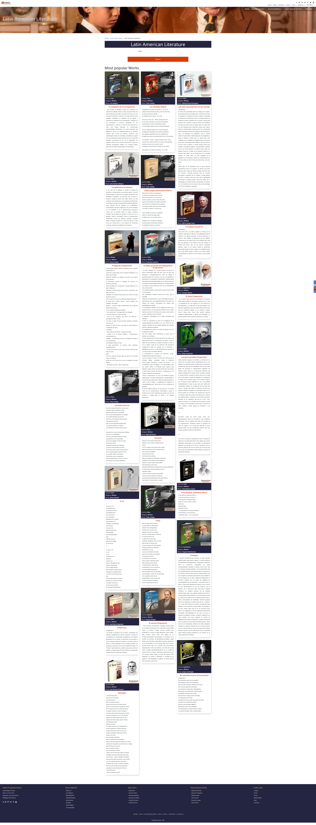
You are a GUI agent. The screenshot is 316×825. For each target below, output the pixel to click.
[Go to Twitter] (310, 2)
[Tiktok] (297, 2)
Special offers (258, 798)
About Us (68, 790)
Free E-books (195, 802)
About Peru (132, 790)
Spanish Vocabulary (196, 793)
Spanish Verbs (195, 795)
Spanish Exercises (196, 790)
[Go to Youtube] (313, 2)
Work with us (69, 800)
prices (159, 814)
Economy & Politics (134, 798)
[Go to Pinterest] (302, 2)
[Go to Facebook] (308, 2)
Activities (68, 802)
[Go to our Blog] (305, 2)
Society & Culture (133, 800)
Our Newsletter (70, 807)
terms (140, 814)
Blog (275, 5)
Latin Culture (195, 798)
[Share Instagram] (315, 291)
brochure (256, 802)
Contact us (301, 5)
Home (269, 5)
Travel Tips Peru (133, 802)
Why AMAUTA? (70, 795)
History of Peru (133, 793)
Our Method (69, 793)
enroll (255, 793)
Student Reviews (70, 798)
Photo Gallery (70, 805)
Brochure (281, 5)
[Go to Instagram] (299, 2)
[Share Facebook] (315, 282)
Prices (293, 5)
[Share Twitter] (315, 285)
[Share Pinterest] (315, 288)
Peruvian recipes (196, 800)
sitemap (135, 814)
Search (158, 59)
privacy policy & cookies (150, 814)
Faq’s (255, 800)
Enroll (288, 5)
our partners (180, 814)
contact (256, 790)
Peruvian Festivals (134, 795)
